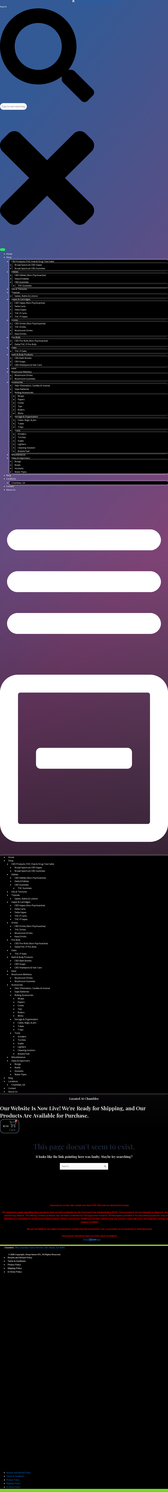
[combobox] (13, 106)
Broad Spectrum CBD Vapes (28, 264)
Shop (8, 257)
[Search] (2, 249)
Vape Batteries (22, 389)
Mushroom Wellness (21, 371)
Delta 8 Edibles (22, 278)
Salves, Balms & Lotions (26, 296)
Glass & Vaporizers (20, 458)
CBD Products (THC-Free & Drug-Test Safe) (32, 261)
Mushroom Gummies (25, 378)
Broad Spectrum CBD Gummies (30, 268)
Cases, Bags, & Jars (27, 420)
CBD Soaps (20, 361)
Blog (8, 475)
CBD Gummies (22, 282)
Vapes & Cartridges (20, 299)
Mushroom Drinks (24, 330)
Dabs (14, 347)
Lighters (22, 444)
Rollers (21, 409)
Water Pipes (21, 471)
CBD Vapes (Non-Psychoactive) (30, 302)
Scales (21, 440)
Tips (20, 406)
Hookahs (19, 468)
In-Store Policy (15, 1272)
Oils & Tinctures (19, 289)
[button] (84, 675)
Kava (13, 368)
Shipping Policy (15, 1268)
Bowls (17, 465)
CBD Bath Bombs (23, 358)
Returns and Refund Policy (20, 1257)
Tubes (21, 423)
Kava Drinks (20, 333)
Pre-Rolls (15, 337)
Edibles (14, 271)
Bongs (18, 461)
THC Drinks (20, 326)
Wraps (21, 396)
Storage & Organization (26, 416)
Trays (20, 427)
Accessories (17, 382)
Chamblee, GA (18, 482)
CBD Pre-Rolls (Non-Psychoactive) (31, 340)
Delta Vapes (20, 309)
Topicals (15, 292)
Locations (11, 478)
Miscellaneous (18, 454)
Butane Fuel (24, 451)
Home (9, 253)
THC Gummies (25, 285)
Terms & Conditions (17, 1261)
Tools (17, 430)
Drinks (14, 320)
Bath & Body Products (22, 354)
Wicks (20, 413)
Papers (21, 399)
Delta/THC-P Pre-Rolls (25, 344)
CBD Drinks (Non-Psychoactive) (30, 323)
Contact (10, 486)
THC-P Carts (21, 313)
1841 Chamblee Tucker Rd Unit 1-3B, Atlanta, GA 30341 (40, 1247)
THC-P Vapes (21, 316)
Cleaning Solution (26, 447)
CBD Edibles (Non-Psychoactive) (30, 275)
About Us (10, 489)
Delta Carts (20, 306)
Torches (22, 437)
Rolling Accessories (24, 392)
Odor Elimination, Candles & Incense (32, 385)
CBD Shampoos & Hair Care (28, 364)
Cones (21, 402)
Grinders (22, 433)
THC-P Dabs (21, 351)
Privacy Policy (14, 1264)
